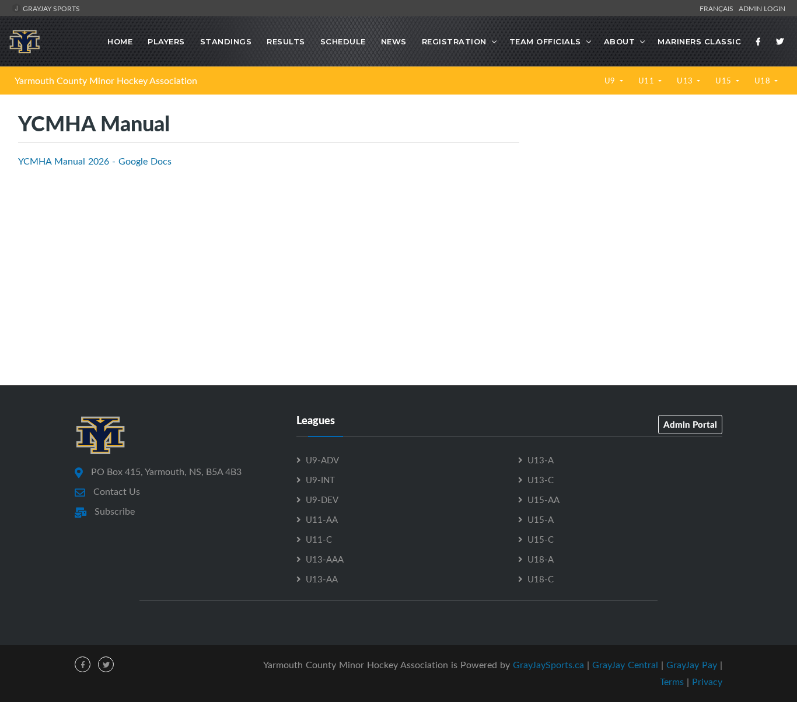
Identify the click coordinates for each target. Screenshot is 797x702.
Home (119, 41)
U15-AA (543, 499)
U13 (686, 80)
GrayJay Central (625, 664)
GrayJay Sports (50, 8)
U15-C (540, 539)
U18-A (540, 559)
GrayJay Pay (691, 664)
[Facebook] (758, 41)
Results (286, 41)
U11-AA (322, 519)
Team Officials (545, 41)
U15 (724, 80)
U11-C (319, 539)
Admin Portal (690, 424)
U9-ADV (322, 460)
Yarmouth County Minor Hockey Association (106, 80)
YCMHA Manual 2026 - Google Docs (95, 161)
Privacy (707, 681)
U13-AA (322, 579)
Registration (454, 41)
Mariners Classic (699, 41)
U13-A (540, 460)
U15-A (540, 519)
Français (718, 8)
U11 (647, 80)
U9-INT (320, 480)
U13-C (540, 480)
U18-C (540, 579)
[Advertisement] (658, 209)
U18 (763, 80)
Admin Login (762, 8)
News (394, 41)
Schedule (343, 41)
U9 (611, 80)
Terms (672, 681)
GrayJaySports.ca (548, 664)
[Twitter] (780, 41)
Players (166, 41)
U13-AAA (325, 559)
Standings (226, 41)
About (619, 41)
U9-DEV (322, 499)
